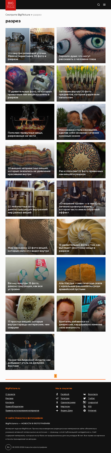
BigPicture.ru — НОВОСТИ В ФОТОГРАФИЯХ (27, 423)
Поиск (95, 4)
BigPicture (24, 14)
